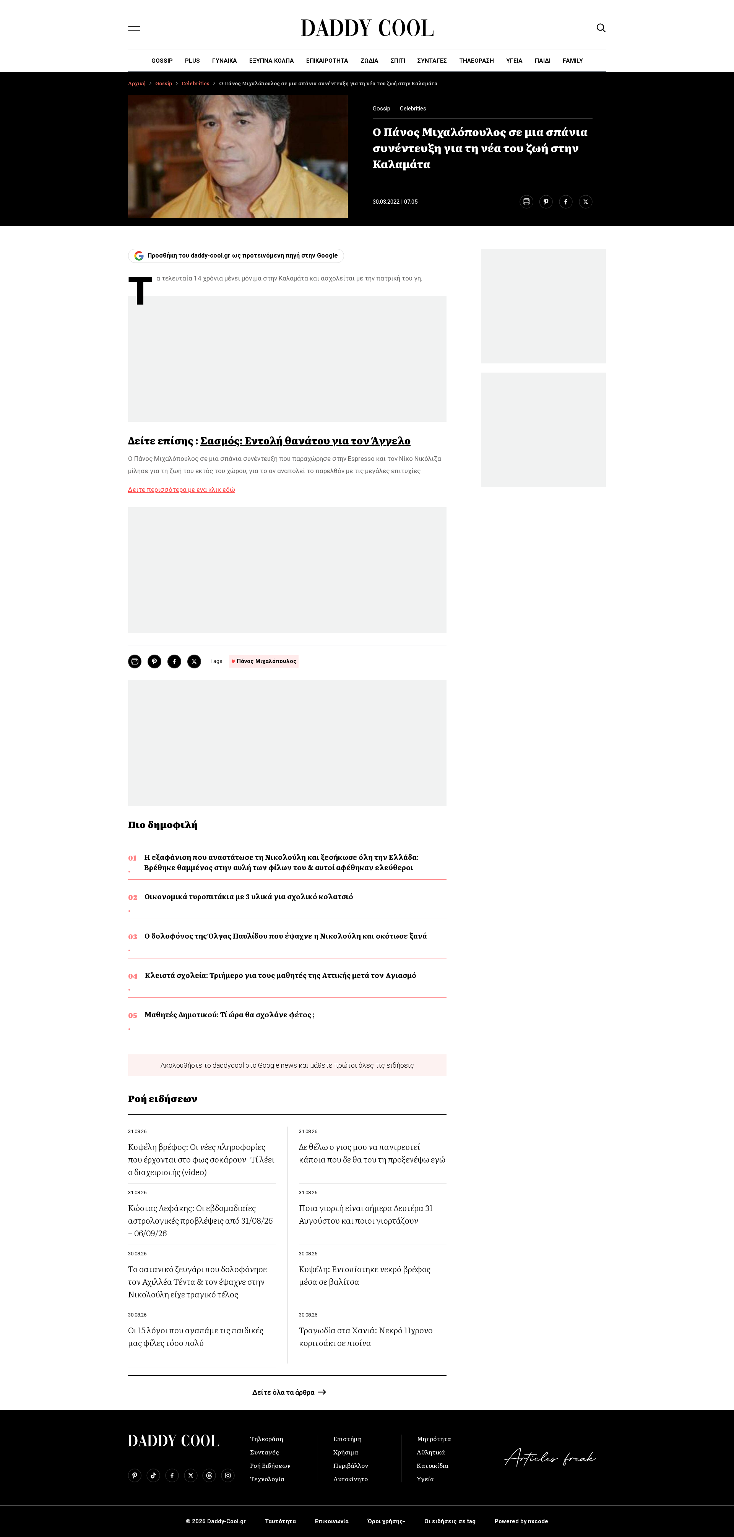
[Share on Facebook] (566, 202)
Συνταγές (264, 1452)
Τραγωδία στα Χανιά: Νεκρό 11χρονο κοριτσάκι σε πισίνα (366, 1336)
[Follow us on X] (191, 1475)
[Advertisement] (287, 360)
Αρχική (137, 83)
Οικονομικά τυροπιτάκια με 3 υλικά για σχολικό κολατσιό (249, 896)
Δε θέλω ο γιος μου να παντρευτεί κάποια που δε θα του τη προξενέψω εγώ (372, 1152)
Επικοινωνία (332, 1521)
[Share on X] (586, 202)
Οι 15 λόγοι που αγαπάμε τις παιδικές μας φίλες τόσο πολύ (195, 1336)
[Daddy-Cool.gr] (367, 27)
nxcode (538, 1521)
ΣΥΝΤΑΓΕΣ (432, 61)
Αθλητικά (431, 1452)
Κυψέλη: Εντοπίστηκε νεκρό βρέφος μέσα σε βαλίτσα (364, 1275)
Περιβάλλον (350, 1465)
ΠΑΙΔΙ (542, 61)
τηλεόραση (476, 61)
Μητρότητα (434, 1438)
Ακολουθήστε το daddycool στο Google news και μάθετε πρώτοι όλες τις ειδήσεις (287, 1065)
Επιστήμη (347, 1438)
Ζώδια (369, 61)
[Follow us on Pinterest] (134, 1475)
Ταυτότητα (280, 1521)
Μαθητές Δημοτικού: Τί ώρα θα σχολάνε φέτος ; (230, 1014)
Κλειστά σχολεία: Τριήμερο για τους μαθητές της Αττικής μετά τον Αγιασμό (280, 975)
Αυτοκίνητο (350, 1478)
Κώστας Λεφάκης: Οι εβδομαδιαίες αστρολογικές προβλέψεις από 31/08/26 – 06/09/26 (200, 1220)
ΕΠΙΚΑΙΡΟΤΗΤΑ (327, 61)
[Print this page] (526, 202)
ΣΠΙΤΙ (398, 61)
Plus (192, 61)
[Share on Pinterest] (546, 202)
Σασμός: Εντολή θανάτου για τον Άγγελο (305, 440)
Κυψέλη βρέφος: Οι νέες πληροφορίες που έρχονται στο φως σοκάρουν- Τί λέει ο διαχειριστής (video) (201, 1158)
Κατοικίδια (432, 1465)
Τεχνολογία (267, 1478)
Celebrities (195, 83)
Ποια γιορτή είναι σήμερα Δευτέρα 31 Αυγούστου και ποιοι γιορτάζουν (366, 1213)
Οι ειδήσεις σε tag (450, 1521)
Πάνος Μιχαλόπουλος (267, 661)
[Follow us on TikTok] (153, 1475)
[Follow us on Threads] (209, 1475)
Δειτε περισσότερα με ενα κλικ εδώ (181, 489)
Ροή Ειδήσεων (270, 1465)
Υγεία (514, 61)
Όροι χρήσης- (386, 1521)
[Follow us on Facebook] (172, 1475)
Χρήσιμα (345, 1452)
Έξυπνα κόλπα (271, 61)
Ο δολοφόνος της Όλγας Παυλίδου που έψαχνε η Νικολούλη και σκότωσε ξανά (286, 936)
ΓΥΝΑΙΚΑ (224, 61)
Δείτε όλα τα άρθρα (283, 1392)
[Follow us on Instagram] (228, 1475)
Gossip (162, 61)
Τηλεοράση (266, 1438)
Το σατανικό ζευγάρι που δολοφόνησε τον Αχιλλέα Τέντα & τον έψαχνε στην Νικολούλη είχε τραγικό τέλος (197, 1281)
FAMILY (573, 61)
